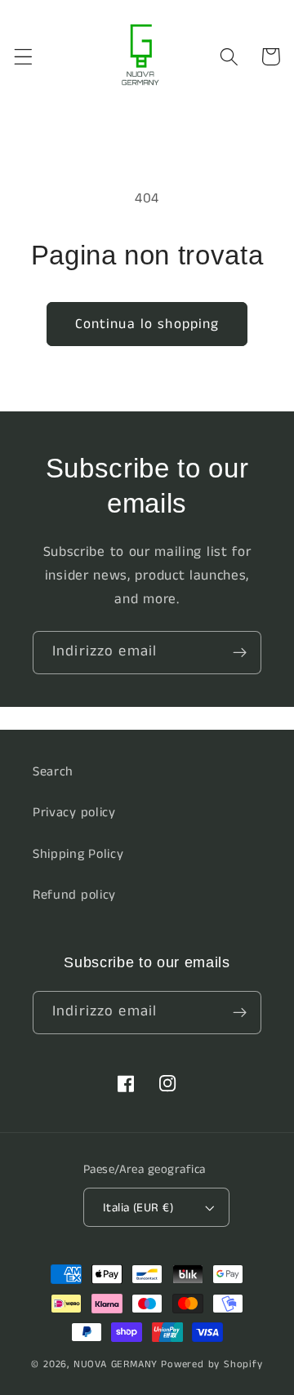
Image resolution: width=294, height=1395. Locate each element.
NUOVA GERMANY (116, 1364)
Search (53, 771)
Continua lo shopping (147, 324)
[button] (23, 57)
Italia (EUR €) (138, 1207)
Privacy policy (74, 812)
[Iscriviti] (240, 653)
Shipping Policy (78, 854)
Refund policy (74, 895)
